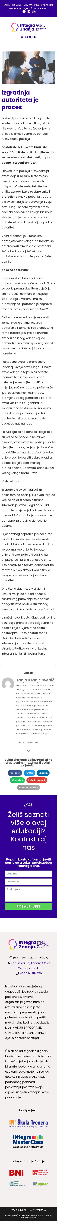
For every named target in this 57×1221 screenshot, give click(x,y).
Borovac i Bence (28, 1217)
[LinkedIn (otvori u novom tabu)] (29, 11)
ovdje (44, 733)
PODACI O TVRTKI (18, 1210)
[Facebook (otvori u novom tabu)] (24, 11)
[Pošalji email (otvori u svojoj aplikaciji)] (33, 11)
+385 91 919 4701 (40, 8)
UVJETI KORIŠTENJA (38, 1210)
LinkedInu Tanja (34, 654)
